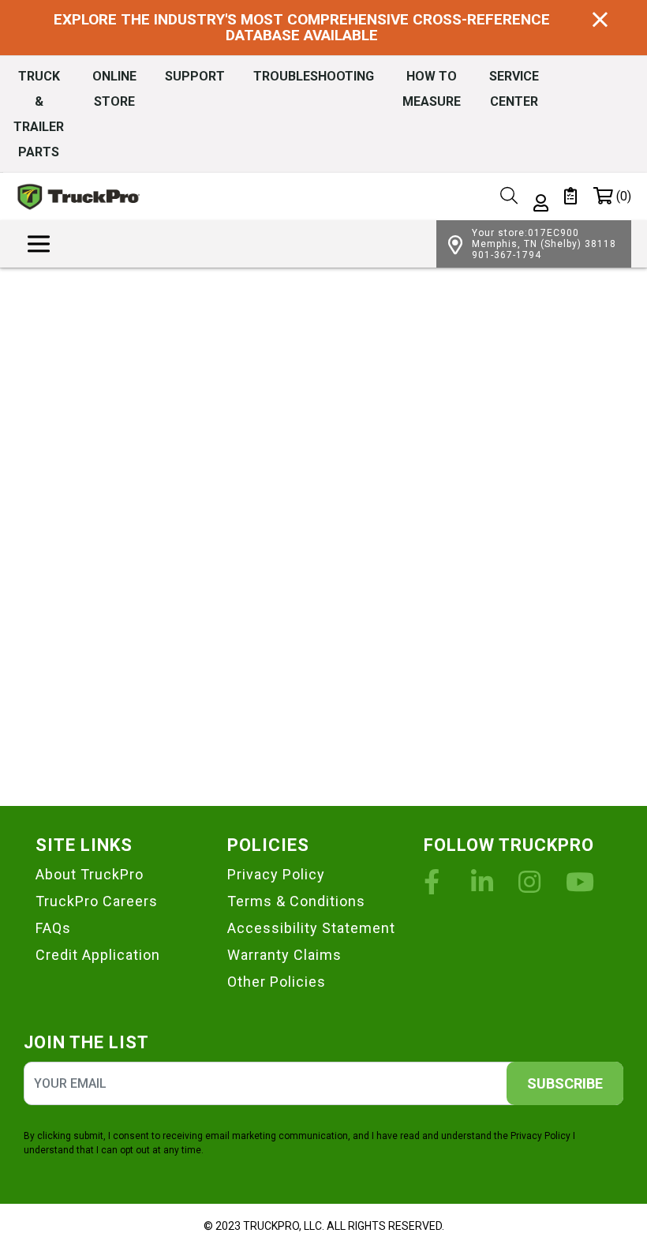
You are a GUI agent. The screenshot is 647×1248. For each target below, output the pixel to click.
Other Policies (276, 981)
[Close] (600, 20)
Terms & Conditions (296, 901)
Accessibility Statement (311, 928)
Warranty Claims (284, 954)
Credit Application (98, 954)
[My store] (455, 243)
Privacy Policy (276, 874)
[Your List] (571, 196)
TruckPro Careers (97, 901)
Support (195, 76)
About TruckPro (90, 874)
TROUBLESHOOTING (313, 76)
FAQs (53, 928)
